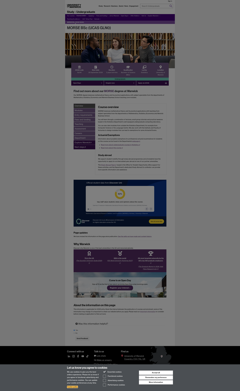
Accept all (156, 373)
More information (156, 382)
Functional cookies (115, 376)
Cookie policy (72, 387)
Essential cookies (114, 372)
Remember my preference (156, 377)
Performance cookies (116, 385)
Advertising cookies (115, 380)
